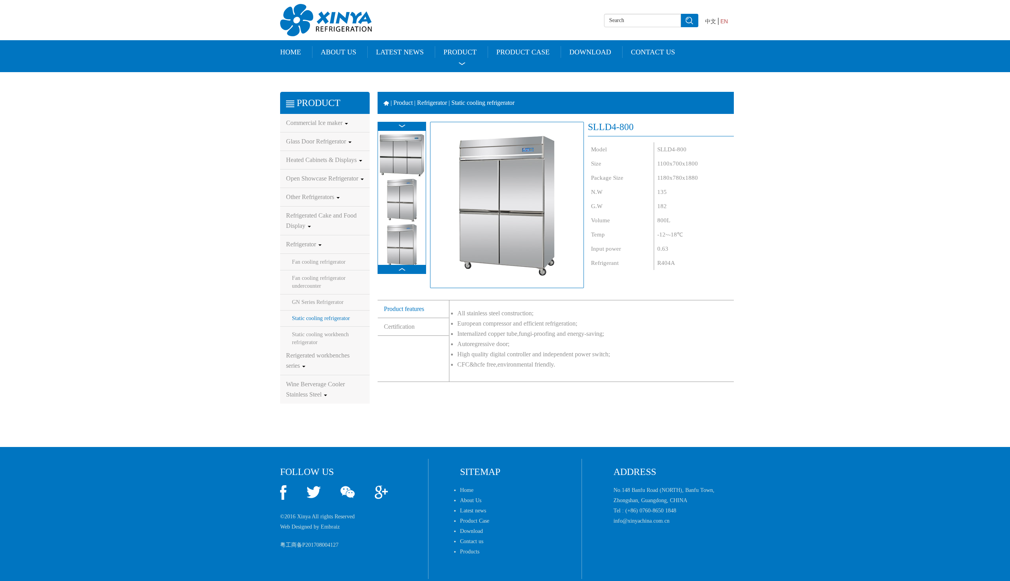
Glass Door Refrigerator (317, 141)
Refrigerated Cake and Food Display (321, 220)
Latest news (400, 52)
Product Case (523, 52)
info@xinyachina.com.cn (641, 521)
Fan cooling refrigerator (319, 262)
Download (590, 52)
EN (724, 21)
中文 (710, 21)
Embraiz (330, 527)
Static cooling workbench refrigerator (320, 338)
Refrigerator (302, 244)
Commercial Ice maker (315, 122)
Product (460, 52)
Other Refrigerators (311, 197)
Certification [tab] (399, 326)
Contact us (653, 52)
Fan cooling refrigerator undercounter (319, 282)
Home (290, 52)
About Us (338, 52)
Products (469, 552)
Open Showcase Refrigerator (323, 178)
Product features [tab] (404, 308)
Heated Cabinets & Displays (322, 159)
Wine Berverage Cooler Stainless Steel (315, 389)
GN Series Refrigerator (318, 302)
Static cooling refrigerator (321, 318)
